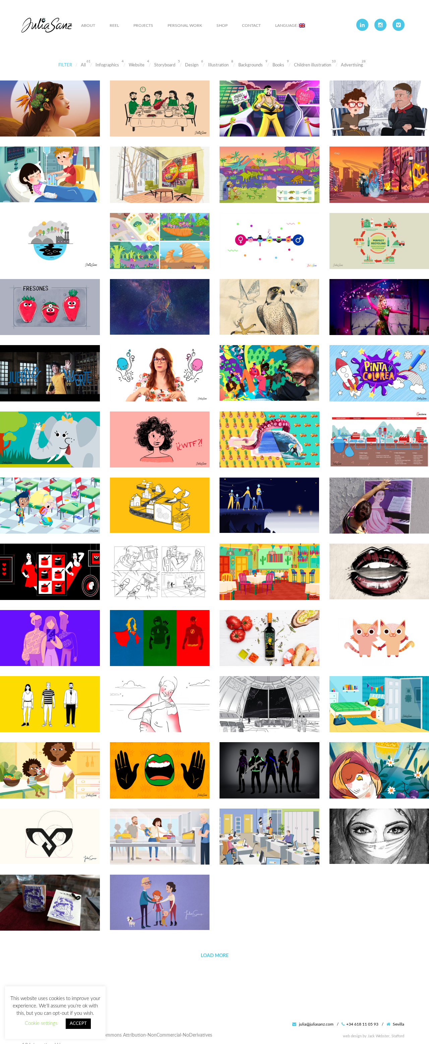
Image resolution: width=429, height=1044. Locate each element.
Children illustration (312, 65)
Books (278, 65)
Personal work (185, 25)
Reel (114, 25)
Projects (143, 25)
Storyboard (164, 65)
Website (136, 65)
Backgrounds (250, 65)
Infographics (107, 65)
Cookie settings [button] (41, 1023)
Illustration (218, 65)
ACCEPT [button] (78, 1024)
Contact (251, 25)
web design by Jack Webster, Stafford (373, 1036)
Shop (222, 25)
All (83, 65)
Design (191, 65)
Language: (287, 25)
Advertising (352, 65)
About (88, 25)
